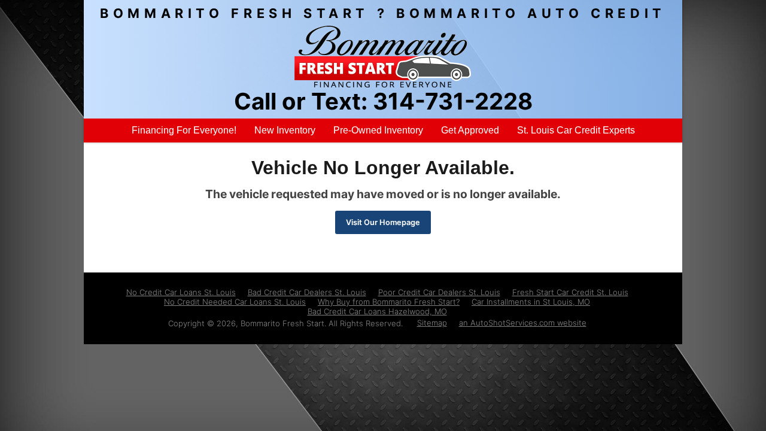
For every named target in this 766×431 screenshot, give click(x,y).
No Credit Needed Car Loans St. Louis (235, 301)
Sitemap (432, 322)
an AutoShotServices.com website (522, 322)
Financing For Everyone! (184, 130)
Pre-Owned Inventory (378, 130)
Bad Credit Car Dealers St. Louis (307, 292)
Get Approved (470, 130)
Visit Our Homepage (383, 222)
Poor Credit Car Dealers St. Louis (439, 292)
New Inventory (284, 130)
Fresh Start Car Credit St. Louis (570, 292)
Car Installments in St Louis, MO (531, 301)
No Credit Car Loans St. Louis (181, 292)
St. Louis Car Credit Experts (576, 130)
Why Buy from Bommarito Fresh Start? (389, 301)
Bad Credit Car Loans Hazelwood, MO (377, 311)
